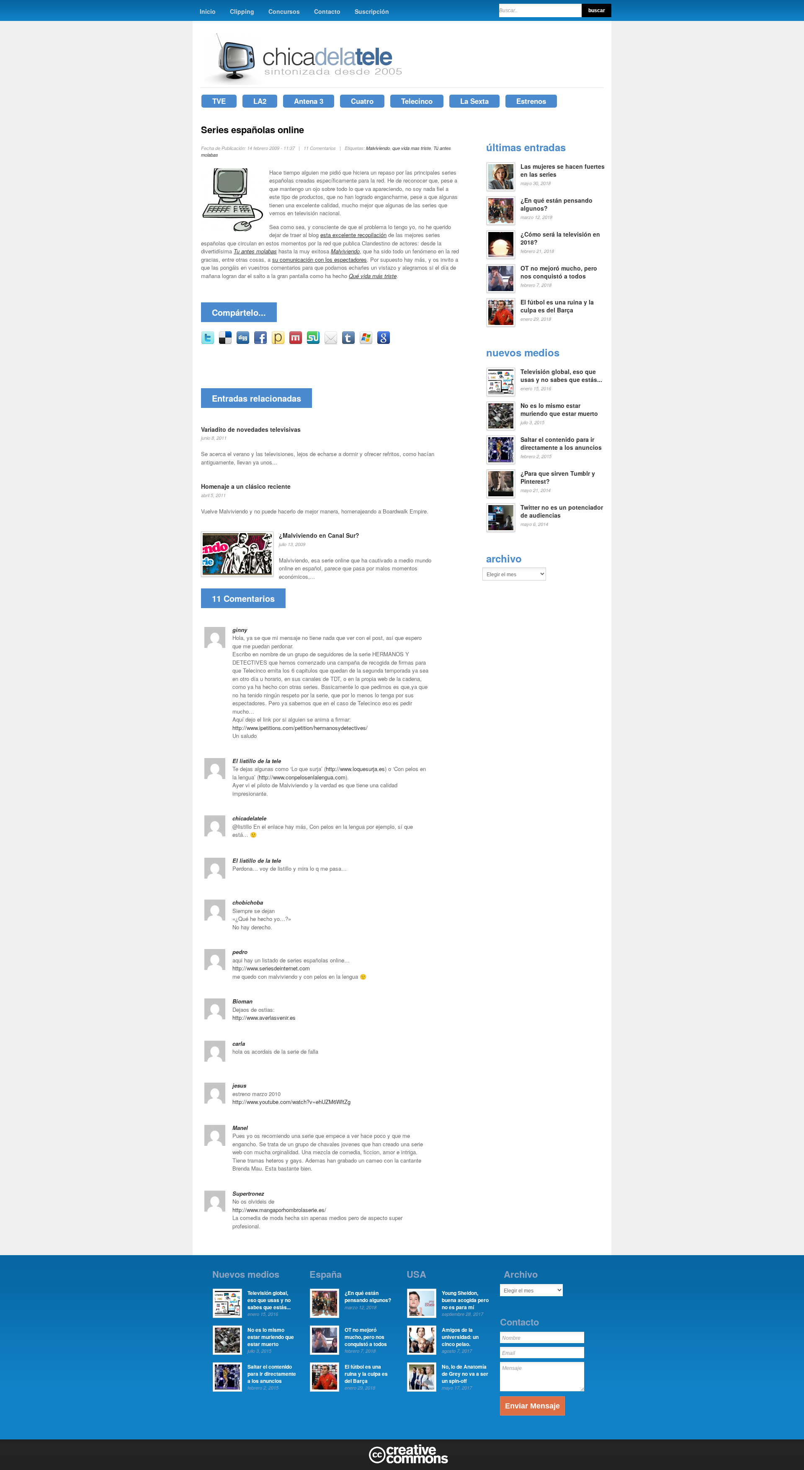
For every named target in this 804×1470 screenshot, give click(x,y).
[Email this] (331, 342)
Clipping (242, 11)
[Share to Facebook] (260, 342)
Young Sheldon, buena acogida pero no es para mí (465, 1300)
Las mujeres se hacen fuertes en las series (563, 170)
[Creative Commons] (408, 1461)
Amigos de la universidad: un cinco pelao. (460, 1337)
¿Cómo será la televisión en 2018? (560, 238)
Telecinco (417, 101)
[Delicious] (225, 342)
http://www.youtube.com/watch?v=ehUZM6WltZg (291, 1102)
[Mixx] (295, 342)
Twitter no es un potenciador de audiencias (562, 511)
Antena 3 (308, 101)
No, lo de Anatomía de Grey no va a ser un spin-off (465, 1374)
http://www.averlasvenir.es (264, 1017)
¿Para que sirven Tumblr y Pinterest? (558, 477)
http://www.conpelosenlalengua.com (302, 777)
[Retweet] (207, 342)
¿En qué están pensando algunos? (557, 204)
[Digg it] (243, 342)
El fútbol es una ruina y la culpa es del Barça (557, 306)
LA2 (259, 101)
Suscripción (372, 11)
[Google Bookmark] (383, 342)
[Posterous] (278, 342)
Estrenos (531, 101)
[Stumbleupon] (313, 342)
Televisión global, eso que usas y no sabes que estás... (561, 375)
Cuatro (362, 101)
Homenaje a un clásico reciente (246, 486)
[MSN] (366, 342)
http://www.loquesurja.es (355, 769)
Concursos (284, 11)
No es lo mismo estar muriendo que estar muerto (559, 409)
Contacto (327, 11)
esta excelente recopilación (353, 235)
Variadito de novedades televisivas (251, 429)
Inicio (208, 11)
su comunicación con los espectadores (319, 259)
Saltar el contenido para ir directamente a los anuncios (561, 443)
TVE (219, 101)
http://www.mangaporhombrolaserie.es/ (279, 1210)
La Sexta (474, 101)
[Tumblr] (348, 342)
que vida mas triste (411, 148)
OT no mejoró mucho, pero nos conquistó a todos (559, 272)
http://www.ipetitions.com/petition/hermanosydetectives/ (300, 728)
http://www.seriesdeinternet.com (271, 968)
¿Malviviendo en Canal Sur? (319, 535)
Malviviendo (378, 148)
